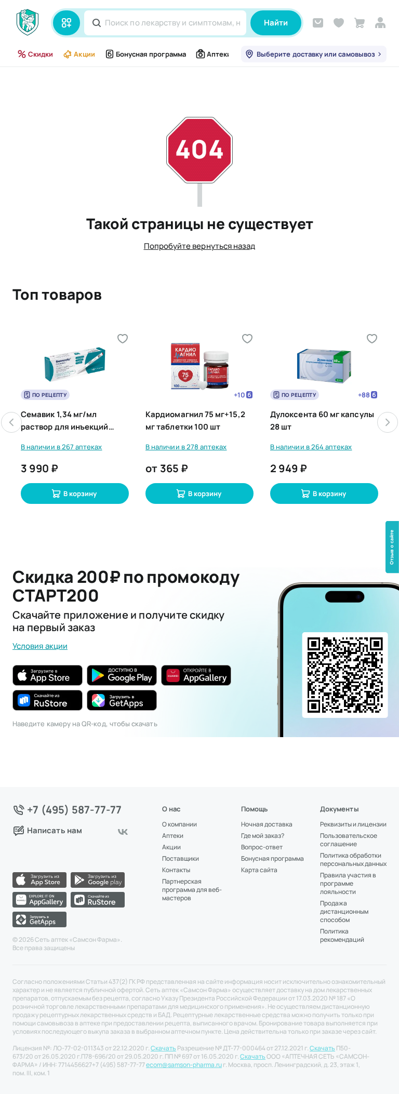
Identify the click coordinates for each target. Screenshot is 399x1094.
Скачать (163, 1048)
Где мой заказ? (262, 836)
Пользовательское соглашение (348, 840)
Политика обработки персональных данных (353, 859)
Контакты (176, 870)
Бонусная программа (151, 54)
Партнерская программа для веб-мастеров (192, 889)
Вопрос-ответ (262, 847)
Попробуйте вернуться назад (200, 246)
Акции (84, 54)
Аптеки (219, 54)
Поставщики (180, 859)
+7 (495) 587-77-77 (74, 810)
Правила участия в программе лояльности (348, 883)
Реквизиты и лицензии (353, 824)
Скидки (40, 54)
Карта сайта (259, 870)
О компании (179, 824)
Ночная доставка (266, 824)
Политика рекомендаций (342, 935)
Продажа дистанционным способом (344, 911)
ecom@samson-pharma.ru (184, 1065)
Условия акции (40, 646)
